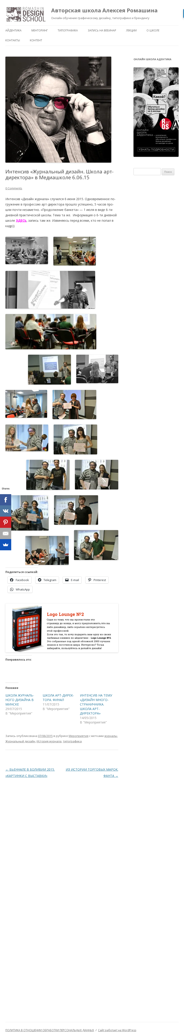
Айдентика (13, 30)
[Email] (5, 533)
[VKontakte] (5, 511)
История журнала (49, 741)
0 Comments (13, 188)
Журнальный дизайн (20, 741)
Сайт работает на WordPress (117, 1030)
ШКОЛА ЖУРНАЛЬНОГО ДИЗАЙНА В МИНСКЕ (19, 699)
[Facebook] (5, 499)
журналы (110, 736)
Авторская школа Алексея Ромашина (104, 10)
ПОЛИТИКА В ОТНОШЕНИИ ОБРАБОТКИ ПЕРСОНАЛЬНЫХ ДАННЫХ (49, 1030)
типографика (72, 741)
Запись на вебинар (102, 30)
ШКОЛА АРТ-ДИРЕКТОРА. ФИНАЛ (58, 697)
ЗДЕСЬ (21, 220)
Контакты (12, 40)
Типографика (68, 30)
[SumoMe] (5, 544)
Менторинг (39, 30)
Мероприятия (78, 736)
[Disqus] (61, 838)
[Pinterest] (5, 522)
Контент (36, 40)
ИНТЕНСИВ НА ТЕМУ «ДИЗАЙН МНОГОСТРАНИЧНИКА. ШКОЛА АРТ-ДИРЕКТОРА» (96, 704)
